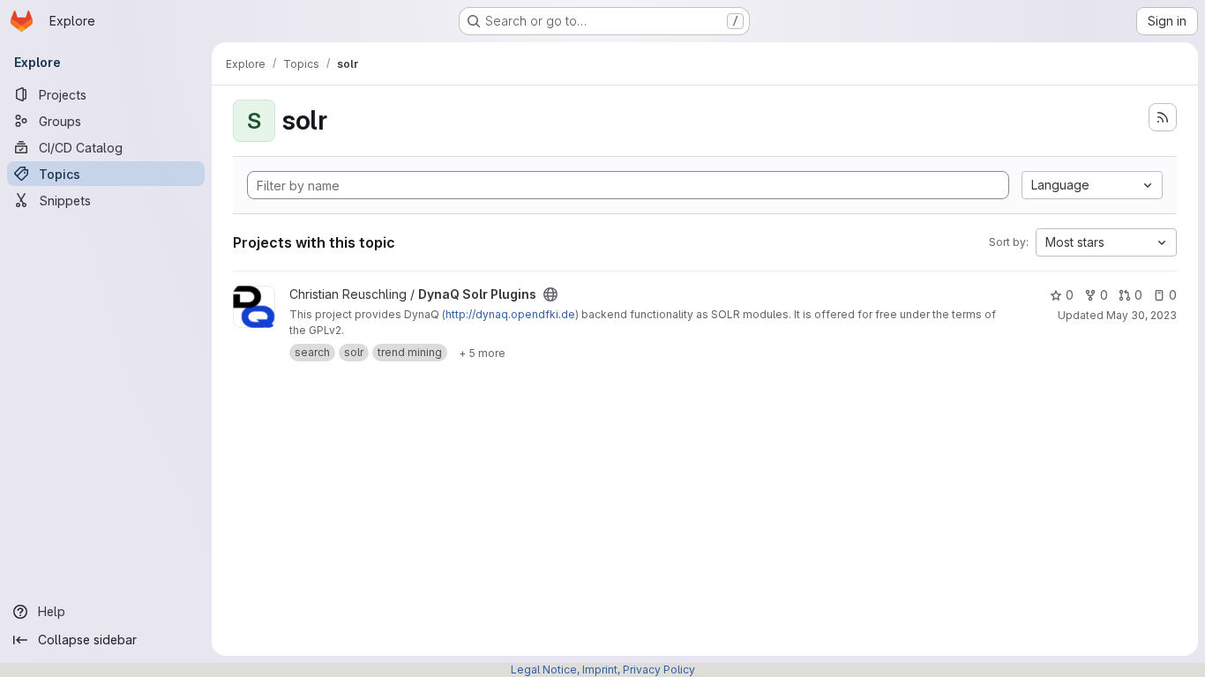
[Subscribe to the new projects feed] (1163, 117)
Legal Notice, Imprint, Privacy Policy (603, 669)
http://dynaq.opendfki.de (510, 314)
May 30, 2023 (1141, 315)
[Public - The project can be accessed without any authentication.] (550, 294)
